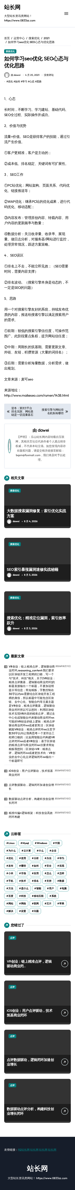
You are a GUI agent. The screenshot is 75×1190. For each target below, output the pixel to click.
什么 (41, 850)
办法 (49, 858)
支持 (49, 880)
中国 (57, 843)
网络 (23, 903)
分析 (36, 858)
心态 (31, 81)
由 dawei (16, 75)
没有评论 (49, 75)
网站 (10, 903)
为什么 (12, 850)
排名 (36, 880)
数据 (61, 880)
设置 (23, 911)
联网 (36, 903)
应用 (36, 873)
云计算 (27, 850)
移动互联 (39, 896)
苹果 (61, 903)
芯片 (49, 903)
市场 (23, 873)
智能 (38, 888)
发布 (10, 865)
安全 (49, 865)
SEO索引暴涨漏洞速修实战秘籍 (32, 569)
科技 (23, 896)
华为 (61, 858)
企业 (53, 850)
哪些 (23, 865)
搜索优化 (10, 51)
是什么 (24, 888)
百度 (10, 896)
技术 (23, 880)
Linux (11, 843)
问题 (36, 911)
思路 (39, 81)
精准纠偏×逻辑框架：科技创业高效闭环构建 (31, 814)
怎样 (61, 873)
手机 (10, 880)
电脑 (64, 888)
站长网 (12, 7)
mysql (25, 843)
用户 (51, 888)
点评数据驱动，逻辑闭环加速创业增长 (31, 786)
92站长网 (24, 1149)
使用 (23, 858)
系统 (53, 896)
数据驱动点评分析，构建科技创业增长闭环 (31, 800)
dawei (43, 430)
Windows (42, 843)
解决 (10, 911)
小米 (10, 873)
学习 (24, 81)
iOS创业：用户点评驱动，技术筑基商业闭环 (31, 772)
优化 (10, 81)
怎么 (49, 873)
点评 (12, 937)
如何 (17, 81)
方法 (10, 888)
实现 (61, 865)
